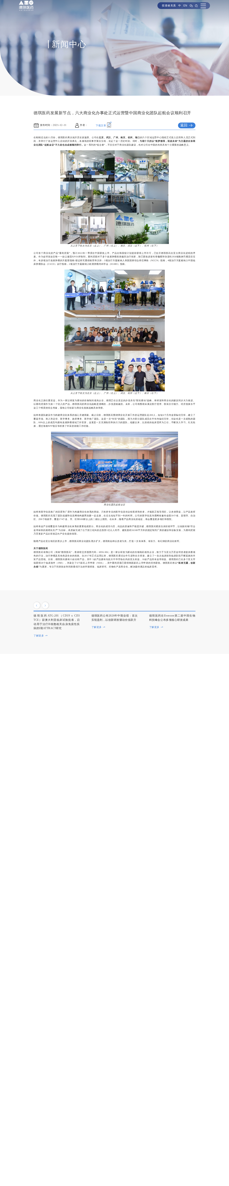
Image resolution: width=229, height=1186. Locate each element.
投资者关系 (169, 5)
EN (185, 5)
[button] (37, 605)
